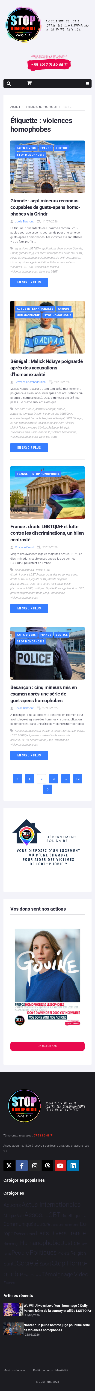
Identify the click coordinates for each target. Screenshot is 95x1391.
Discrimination (42, 413)
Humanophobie (28, 315)
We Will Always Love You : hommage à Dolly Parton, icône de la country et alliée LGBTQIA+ (58, 1308)
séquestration (38, 740)
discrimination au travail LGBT (32, 570)
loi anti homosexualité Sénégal (56, 423)
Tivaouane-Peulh (40, 432)
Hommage (11, 1244)
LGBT (13, 735)
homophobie (35, 257)
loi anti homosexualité (23, 423)
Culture (43, 1224)
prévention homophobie (56, 735)
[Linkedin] (73, 1165)
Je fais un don (47, 1046)
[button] (87, 83)
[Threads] (47, 1165)
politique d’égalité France (48, 588)
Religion (78, 1253)
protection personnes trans (26, 593)
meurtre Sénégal (37, 427)
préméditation (40, 262)
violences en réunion (47, 267)
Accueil (15, 106)
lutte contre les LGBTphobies (54, 583)
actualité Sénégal (46, 409)
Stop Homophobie (30, 154)
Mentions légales (14, 1370)
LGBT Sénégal (74, 418)
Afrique (64, 308)
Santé (9, 1264)
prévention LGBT (74, 588)
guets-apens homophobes (48, 253)
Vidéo (81, 1274)
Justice (62, 148)
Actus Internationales (35, 308)
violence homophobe (63, 432)
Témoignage (57, 1274)
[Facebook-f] (22, 1165)
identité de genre (57, 579)
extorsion (56, 730)
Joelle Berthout (24, 221)
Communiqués (19, 1224)
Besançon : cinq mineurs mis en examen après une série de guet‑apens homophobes (43, 694)
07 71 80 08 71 (44, 1135)
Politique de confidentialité (50, 1370)
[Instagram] (35, 1165)
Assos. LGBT (42, 1215)
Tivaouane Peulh (20, 432)
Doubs (46, 730)
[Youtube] (60, 1165)
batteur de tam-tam (21, 413)
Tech (27, 1275)
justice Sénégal (56, 418)
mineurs (26, 262)
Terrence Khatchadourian (30, 382)
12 (78, 779)
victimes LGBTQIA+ (21, 267)
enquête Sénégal (20, 418)
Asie (20, 1216)
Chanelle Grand (24, 547)
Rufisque (53, 427)
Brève (86, 1216)
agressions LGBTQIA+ (28, 248)
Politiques (43, 1252)
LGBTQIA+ (24, 735)
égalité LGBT (38, 579)
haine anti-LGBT (73, 253)
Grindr (14, 253)
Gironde (77, 248)
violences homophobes (41, 106)
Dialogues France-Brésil (65, 1224)
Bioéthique (71, 1215)
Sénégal (64, 427)
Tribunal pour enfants (62, 262)
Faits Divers (26, 148)
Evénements (24, 1234)
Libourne (15, 262)
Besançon (35, 730)
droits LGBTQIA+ (62, 413)
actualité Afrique (24, 409)
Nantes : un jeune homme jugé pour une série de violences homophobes (57, 1327)
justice (76, 257)
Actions (12, 1205)
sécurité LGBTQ (19, 740)
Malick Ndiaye (18, 427)
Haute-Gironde (18, 257)
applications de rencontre (57, 248)
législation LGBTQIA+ (23, 583)
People (20, 1252)
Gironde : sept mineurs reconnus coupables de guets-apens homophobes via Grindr (45, 207)
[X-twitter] (9, 1165)
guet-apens (25, 253)
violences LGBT (48, 271)
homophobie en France (57, 257)
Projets (63, 1253)
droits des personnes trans (61, 574)
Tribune (36, 1275)
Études (9, 1282)
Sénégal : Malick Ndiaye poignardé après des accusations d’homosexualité (46, 368)
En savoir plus (29, 282)
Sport (45, 1264)
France (45, 148)
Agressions (21, 730)
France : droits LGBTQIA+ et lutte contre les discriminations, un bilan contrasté (47, 533)
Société (28, 1263)
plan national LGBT (21, 588)
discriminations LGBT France (27, 574)
